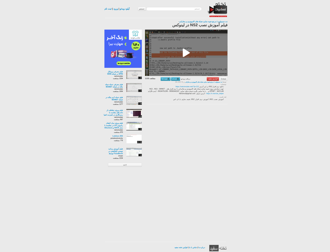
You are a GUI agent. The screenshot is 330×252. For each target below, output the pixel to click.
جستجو (141, 9)
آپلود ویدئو (125, 8)
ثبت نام (108, 8)
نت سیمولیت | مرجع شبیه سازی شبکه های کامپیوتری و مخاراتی (203, 21)
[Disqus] (208, 139)
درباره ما (201, 247)
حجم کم (174, 79)
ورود (115, 8)
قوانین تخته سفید (181, 247)
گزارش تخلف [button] (212, 79)
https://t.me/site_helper (215, 93)
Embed (223, 79)
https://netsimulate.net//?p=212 (187, 87)
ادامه (125, 165)
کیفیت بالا (164, 79)
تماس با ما (193, 247)
